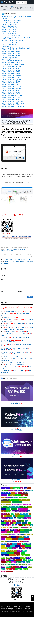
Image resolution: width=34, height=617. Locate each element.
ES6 (2, 516)
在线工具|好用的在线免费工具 (9, 42)
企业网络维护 (28, 548)
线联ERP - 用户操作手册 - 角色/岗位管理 (12, 101)
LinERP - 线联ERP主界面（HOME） (11, 35)
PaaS (11, 522)
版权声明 (31, 608)
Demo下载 (9, 511)
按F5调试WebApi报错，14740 (18, 311)
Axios (13, 492)
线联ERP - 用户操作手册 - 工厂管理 (11, 70)
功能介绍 (9, 541)
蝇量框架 (13, 566)
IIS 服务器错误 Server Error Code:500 (12, 20)
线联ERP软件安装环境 (7, 59)
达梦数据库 (15, 539)
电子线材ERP (27, 539)
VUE (15, 529)
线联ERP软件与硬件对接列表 (9, 57)
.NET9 (6, 490)
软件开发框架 (4, 553)
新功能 (14, 564)
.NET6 (25, 488)
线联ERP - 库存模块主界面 (9, 33)
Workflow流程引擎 (28, 534)
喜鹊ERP (13, 562)
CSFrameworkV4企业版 (6, 504)
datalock (8, 509)
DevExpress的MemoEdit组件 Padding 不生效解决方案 (16, 37)
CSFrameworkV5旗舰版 (17, 504)
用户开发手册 (24, 566)
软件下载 (18, 555)
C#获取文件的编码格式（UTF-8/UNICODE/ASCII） (18, 259)
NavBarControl (8, 520)
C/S (27, 495)
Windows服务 (17, 532)
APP (21, 490)
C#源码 (23, 495)
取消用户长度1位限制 (10, 356)
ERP (30, 513)
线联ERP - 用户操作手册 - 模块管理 (11, 81)
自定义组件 (3, 571)
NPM (23, 520)
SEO (23, 525)
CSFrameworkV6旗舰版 (15, 506)
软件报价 (8, 550)
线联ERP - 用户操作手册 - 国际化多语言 (12, 75)
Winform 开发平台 (4, 534)
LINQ (12, 518)
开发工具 (24, 543)
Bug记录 (12, 495)
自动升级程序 (9, 571)
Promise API (24, 522)
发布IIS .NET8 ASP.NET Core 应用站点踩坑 (13, 40)
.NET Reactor (16, 488)
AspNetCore (25, 490)
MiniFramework (20, 518)
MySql (2, 520)
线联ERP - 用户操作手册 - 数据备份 (11, 68)
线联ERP (28, 562)
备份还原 (21, 536)
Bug (9, 495)
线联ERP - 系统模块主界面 (9, 29)
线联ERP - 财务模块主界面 (9, 31)
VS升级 (11, 529)
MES (15, 518)
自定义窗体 (25, 569)
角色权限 (14, 543)
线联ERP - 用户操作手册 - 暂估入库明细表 (13, 103)
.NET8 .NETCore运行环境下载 (10, 22)
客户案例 (22, 546)
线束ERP (3, 564)
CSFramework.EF (4, 499)
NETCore (14, 520)
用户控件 (30, 566)
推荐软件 (25, 559)
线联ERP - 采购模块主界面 (9, 44)
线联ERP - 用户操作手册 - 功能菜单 (11, 94)
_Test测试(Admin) (6, 46)
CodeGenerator (15, 497)
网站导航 (8, 608)
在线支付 (8, 569)
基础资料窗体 (4, 543)
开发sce (19, 543)
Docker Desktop (23, 511)
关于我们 (20, 608)
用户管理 (18, 566)
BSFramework (4, 495)
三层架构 (8, 557)
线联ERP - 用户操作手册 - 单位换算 (11, 55)
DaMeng (30, 506)
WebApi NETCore (28, 529)
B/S (16, 492)
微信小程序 (30, 559)
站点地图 (14, 608)
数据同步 (12, 559)
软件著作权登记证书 (5, 488)
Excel (5, 516)
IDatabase (26, 516)
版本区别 (13, 536)
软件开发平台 (10, 553)
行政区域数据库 (23, 564)
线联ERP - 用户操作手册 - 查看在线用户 (12, 66)
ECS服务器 (3, 513)
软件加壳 (19, 550)
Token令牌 (29, 527)
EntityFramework (24, 513)
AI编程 (18, 490)
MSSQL (28, 518)
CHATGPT (3, 497)
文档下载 (9, 562)
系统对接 (23, 562)
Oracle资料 (3, 522)
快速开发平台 (4, 548)
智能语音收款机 (19, 569)
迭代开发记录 (4, 541)
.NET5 (21, 488)
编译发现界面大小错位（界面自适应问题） (18, 338)
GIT (14, 516)
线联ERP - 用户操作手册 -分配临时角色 (12, 95)
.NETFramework (12, 490)
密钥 (23, 548)
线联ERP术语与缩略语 (7, 39)
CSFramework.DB (23, 497)
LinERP (8, 518)
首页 (8, 6)
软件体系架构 (12, 555)
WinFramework (13, 534)
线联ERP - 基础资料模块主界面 (10, 50)
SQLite (9, 527)
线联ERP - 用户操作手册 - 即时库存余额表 (13, 106)
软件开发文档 (17, 553)
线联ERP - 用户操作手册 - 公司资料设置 (12, 86)
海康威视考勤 (26, 541)
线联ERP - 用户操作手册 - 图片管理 (11, 53)
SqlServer (14, 527)
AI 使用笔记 (5, 18)
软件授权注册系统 (4, 555)
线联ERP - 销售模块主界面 (9, 26)
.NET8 (2, 490)
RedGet (6, 525)
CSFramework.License (14, 499)
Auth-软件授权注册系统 (6, 492)
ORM (8, 522)
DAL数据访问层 (24, 506)
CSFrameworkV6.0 (27, 504)
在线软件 (3, 569)
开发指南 (17, 546)
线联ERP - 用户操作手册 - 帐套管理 (11, 72)
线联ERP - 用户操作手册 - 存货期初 (11, 62)
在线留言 (25, 608)
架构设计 (9, 543)
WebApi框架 (3, 532)
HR (16, 516)
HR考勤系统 (20, 516)
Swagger (19, 527)
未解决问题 (3, 562)
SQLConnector (4, 527)
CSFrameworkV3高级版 (17, 502)
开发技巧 (29, 543)
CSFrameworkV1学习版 (24, 499)
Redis (10, 525)
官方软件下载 (15, 541)
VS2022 (2, 529)
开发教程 (3, 546)
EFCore (8, 513)
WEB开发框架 (10, 532)
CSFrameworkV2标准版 (6, 502)
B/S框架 (26, 492)
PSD (29, 522)
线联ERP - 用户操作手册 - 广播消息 (11, 83)
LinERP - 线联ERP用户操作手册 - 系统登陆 (13, 64)
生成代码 (17, 557)
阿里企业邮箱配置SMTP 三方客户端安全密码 (13, 61)
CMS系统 (8, 497)
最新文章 (13, 6)
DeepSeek (20, 509)
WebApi (22, 529)
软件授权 (23, 553)
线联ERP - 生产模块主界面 (9, 24)
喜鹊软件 (18, 562)
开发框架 (8, 546)
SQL (31, 525)
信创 (18, 564)
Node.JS (19, 520)
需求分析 (30, 564)
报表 (17, 536)
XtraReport (3, 536)
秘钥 (20, 548)
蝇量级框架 (8, 566)
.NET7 (29, 488)
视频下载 (28, 557)
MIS (25, 518)
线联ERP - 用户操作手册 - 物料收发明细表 (13, 105)
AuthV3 (31, 490)
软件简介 (24, 550)
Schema (19, 525)
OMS (26, 520)
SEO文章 (27, 525)
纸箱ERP (12, 569)
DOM (29, 511)
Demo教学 (26, 509)
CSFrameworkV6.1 (5, 506)
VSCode (7, 529)
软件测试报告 (13, 550)
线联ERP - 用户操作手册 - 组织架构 (11, 97)
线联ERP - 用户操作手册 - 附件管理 (11, 51)
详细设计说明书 (9, 564)
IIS (30, 516)
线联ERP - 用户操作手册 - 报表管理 (11, 77)
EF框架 (12, 513)
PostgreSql (19, 522)
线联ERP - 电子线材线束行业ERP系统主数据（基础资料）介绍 (18, 48)
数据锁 (7, 559)
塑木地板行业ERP (18, 559)
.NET (12, 488)
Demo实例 (3, 511)
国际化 (20, 541)
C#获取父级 (10, 317)
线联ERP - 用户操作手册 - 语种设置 (11, 73)
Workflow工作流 (20, 534)
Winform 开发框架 (24, 532)
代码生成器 (20, 539)
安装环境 (8, 536)
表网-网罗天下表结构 (19, 606)
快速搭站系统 (28, 546)
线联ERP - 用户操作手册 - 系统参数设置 (12, 88)
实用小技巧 (23, 557)
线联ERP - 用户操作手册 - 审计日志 (11, 84)
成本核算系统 (8, 539)
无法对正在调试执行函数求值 (14, 362)
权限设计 (3, 550)
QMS (2, 525)
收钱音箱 (3, 559)
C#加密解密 (18, 495)
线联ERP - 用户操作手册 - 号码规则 (11, 92)
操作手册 (3, 539)
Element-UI (17, 513)
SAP (16, 525)
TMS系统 (24, 527)
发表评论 (30, 297)
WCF (18, 529)
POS (14, 522)
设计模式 (13, 557)
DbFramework (14, 509)
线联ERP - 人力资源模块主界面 (10, 28)
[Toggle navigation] (31, 2)
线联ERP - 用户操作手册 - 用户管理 (11, 99)
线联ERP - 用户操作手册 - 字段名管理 (11, 79)
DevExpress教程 (15, 511)
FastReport (9, 516)
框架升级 (9, 548)
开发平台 (13, 546)
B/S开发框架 (20, 492)
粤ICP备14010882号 (27, 611)
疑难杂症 (3, 566)
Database (3, 509)
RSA (13, 525)
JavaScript (3, 518)
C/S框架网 (10, 606)
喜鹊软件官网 (29, 606)
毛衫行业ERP (15, 548)
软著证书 (3, 557)
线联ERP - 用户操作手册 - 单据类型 (11, 90)
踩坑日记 (26, 536)
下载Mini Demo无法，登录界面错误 (16, 331)
